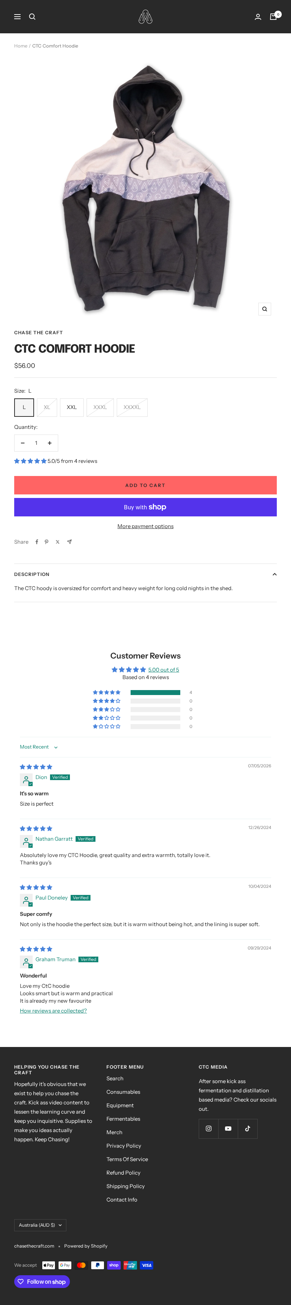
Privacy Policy (123, 1145)
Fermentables (123, 1118)
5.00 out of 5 (163, 669)
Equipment (120, 1105)
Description (31, 574)
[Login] (258, 17)
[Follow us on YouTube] (228, 1128)
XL (47, 407)
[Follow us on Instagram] (208, 1128)
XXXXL (132, 407)
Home (20, 46)
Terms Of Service (127, 1159)
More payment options (145, 526)
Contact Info (121, 1199)
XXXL (100, 407)
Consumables (123, 1091)
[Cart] (273, 16)
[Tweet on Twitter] (58, 541)
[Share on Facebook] (36, 541)
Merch (114, 1132)
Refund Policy (123, 1172)
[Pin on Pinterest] (46, 541)
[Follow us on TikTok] (247, 1128)
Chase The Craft (38, 332)
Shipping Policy (125, 1186)
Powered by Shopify (86, 1246)
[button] (31, 461)
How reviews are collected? (53, 1010)
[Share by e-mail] (69, 541)
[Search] (32, 16)
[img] (36, 766)
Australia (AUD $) (37, 1225)
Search (114, 1078)
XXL (72, 407)
